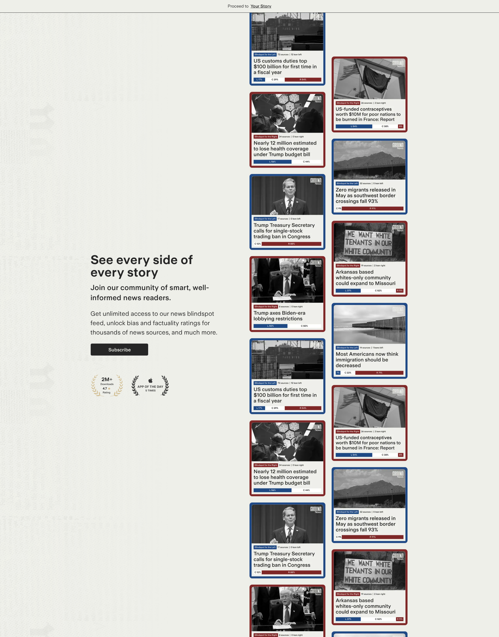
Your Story (261, 6)
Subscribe (119, 349)
